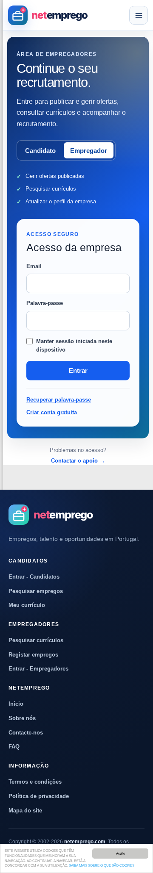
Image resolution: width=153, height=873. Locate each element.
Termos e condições (35, 782)
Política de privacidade (38, 796)
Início (15, 704)
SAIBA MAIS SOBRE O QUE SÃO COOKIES (101, 865)
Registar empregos (33, 654)
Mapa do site (25, 810)
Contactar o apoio (78, 460)
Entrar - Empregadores (38, 668)
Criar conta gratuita (51, 412)
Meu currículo (26, 605)
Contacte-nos (25, 732)
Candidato (40, 150)
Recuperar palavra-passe (58, 399)
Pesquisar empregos (35, 591)
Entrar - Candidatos (34, 577)
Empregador (88, 150)
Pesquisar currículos (35, 640)
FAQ (14, 746)
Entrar (78, 370)
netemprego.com (84, 842)
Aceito (120, 853)
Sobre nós (22, 718)
